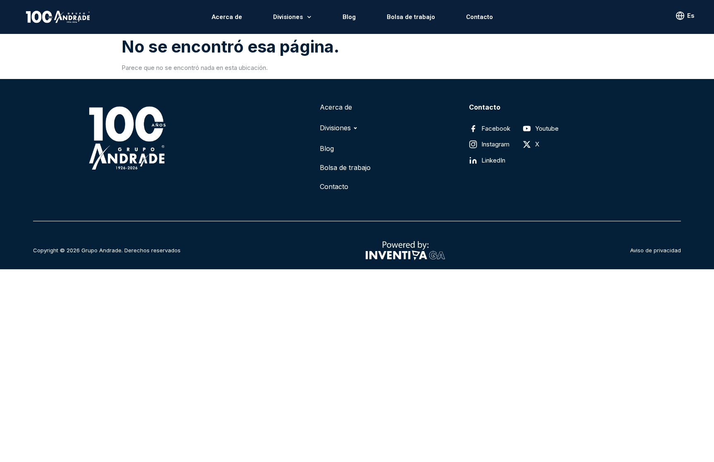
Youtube (547, 128)
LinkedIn (493, 160)
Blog (349, 17)
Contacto (479, 17)
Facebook (495, 128)
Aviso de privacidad (655, 250)
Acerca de (227, 17)
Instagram (495, 144)
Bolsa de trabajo (411, 17)
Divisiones (288, 17)
